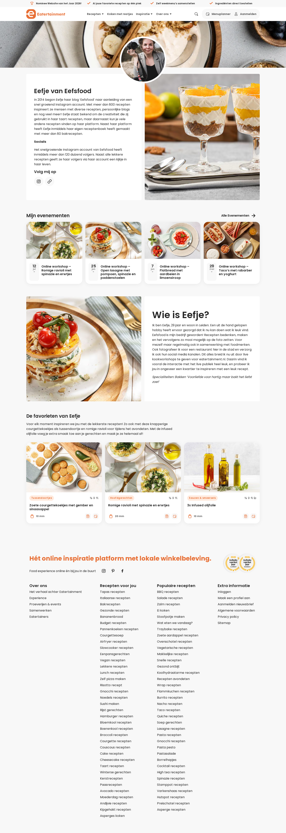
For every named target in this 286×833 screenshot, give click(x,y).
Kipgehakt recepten (115, 809)
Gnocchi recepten (114, 691)
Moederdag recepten (116, 797)
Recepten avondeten (173, 679)
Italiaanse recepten (115, 598)
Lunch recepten (112, 672)
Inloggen (224, 592)
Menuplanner (221, 14)
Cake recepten (111, 753)
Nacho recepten (169, 704)
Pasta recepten (169, 735)
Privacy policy (228, 616)
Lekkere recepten (113, 666)
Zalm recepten (168, 604)
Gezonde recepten (114, 610)
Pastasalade (166, 753)
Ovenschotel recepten (174, 641)
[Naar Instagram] (103, 571)
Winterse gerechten (115, 772)
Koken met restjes (120, 14)
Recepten (94, 14)
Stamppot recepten (172, 784)
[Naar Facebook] (122, 571)
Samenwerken (40, 610)
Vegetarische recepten (175, 648)
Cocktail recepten (171, 766)
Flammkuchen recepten (175, 691)
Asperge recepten (171, 809)
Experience (37, 598)
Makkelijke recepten (172, 654)
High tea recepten (171, 772)
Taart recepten (112, 766)
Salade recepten (170, 598)
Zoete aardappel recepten (177, 635)
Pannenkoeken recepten (119, 629)
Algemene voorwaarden (236, 610)
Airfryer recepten (113, 641)
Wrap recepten (169, 685)
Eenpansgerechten (115, 654)
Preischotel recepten (173, 803)
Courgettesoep (112, 635)
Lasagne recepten (171, 728)
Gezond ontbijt (168, 666)
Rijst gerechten (111, 710)
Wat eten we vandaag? (175, 623)
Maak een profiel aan (234, 598)
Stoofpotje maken (171, 616)
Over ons (162, 14)
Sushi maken (109, 704)
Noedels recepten (114, 697)
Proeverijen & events (45, 604)
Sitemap (224, 623)
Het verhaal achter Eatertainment (55, 592)
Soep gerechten (169, 722)
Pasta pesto (166, 747)
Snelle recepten (169, 660)
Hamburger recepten (116, 716)
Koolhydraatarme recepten (178, 672)
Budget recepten (113, 623)
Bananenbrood (111, 616)
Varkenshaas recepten (174, 791)
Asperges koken (112, 816)
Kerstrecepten (111, 778)
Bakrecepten (110, 604)
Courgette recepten (115, 741)
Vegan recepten (112, 660)
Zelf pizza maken (113, 679)
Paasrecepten (111, 784)
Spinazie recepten (171, 778)
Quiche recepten (170, 716)
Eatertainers (38, 616)
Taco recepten (168, 710)
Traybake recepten (172, 629)
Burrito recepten (170, 697)
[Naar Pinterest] (113, 571)
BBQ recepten (168, 592)
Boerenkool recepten (116, 728)
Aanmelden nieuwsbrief (236, 604)
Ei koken (163, 610)
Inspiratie (143, 14)
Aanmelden (248, 14)
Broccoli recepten (114, 735)
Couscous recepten (115, 747)
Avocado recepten (114, 791)
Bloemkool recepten (116, 722)
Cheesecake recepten (117, 760)
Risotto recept (111, 685)
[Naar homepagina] (45, 14)
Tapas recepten (112, 592)
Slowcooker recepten (116, 648)
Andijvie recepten (113, 803)
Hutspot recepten (171, 797)
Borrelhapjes (166, 760)
